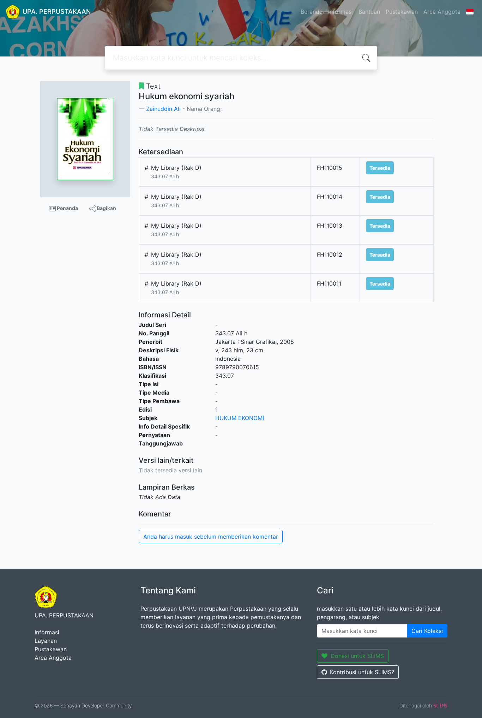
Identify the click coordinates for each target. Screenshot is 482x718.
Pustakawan (402, 11)
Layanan (46, 640)
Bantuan (369, 11)
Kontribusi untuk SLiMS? (362, 672)
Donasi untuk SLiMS (357, 655)
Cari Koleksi (427, 630)
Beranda (312, 11)
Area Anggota (441, 11)
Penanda (67, 208)
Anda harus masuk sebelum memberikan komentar (210, 536)
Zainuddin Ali (163, 108)
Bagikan (106, 208)
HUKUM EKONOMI (239, 417)
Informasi (340, 11)
